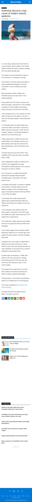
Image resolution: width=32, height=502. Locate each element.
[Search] (30, 2)
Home (2, 5)
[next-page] (5, 363)
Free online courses (16, 497)
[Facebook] (9, 491)
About (3, 496)
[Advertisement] (16, 51)
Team (6, 496)
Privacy (14, 496)
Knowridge (5, 18)
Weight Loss (7, 5)
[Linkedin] (14, 491)
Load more (15, 446)
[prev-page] (2, 363)
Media (23, 496)
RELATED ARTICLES (7, 337)
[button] (2, 2)
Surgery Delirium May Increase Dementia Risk (14, 436)
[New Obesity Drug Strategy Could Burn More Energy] (5, 350)
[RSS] (18, 491)
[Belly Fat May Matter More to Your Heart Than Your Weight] (5, 343)
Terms (10, 496)
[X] (22, 491)
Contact (27, 496)
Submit (19, 496)
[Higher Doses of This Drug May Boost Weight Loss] (5, 358)
